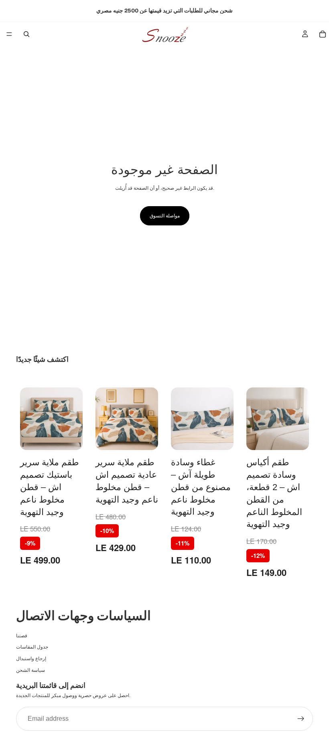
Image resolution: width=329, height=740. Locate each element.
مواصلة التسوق (165, 216)
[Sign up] (300, 719)
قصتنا (21, 636)
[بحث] (26, 34)
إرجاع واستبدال (31, 659)
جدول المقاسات (32, 647)
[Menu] (9, 34)
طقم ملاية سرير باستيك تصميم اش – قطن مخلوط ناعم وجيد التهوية (49, 487)
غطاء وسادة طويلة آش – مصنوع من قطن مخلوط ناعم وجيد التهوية (201, 487)
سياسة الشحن (30, 670)
